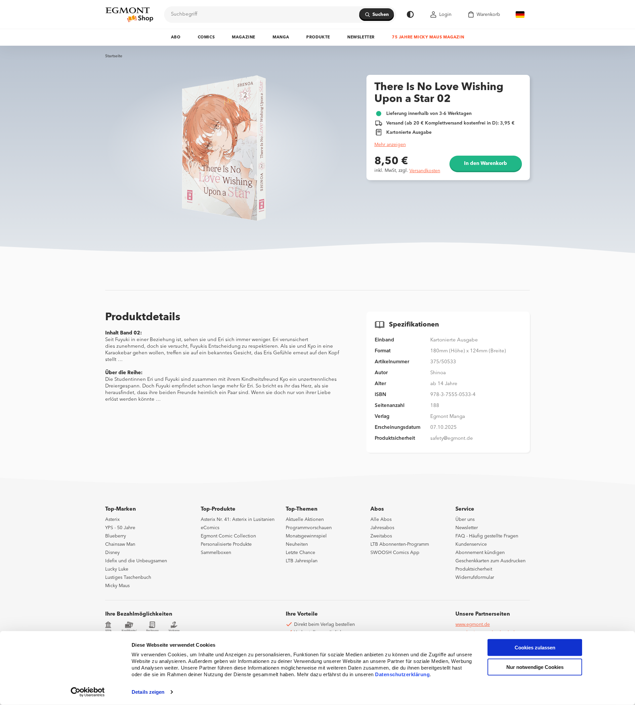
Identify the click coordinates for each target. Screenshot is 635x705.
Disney (112, 552)
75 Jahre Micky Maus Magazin (428, 37)
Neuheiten (297, 544)
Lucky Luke (116, 569)
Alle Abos (381, 519)
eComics (210, 528)
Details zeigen (148, 692)
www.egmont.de (472, 624)
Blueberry (115, 536)
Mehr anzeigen (390, 144)
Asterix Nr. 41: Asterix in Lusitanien (238, 519)
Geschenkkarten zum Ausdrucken (490, 561)
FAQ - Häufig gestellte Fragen (486, 536)
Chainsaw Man (120, 544)
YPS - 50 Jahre (120, 528)
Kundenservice (471, 544)
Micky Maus (117, 585)
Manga (281, 37)
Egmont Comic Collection (228, 536)
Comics (206, 37)
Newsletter (361, 37)
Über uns (465, 519)
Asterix (112, 519)
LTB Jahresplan (302, 561)
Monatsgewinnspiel (306, 536)
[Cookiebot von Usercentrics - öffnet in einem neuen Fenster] (88, 692)
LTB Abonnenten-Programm (399, 544)
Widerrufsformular (474, 577)
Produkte (318, 37)
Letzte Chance (300, 552)
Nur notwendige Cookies (535, 667)
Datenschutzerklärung (402, 674)
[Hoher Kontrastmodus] (410, 14)
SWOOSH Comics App (394, 552)
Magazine (243, 37)
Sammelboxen (216, 552)
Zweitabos (381, 536)
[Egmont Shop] (129, 14)
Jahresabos (382, 528)
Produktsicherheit (473, 569)
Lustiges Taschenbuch (128, 577)
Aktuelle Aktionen (305, 519)
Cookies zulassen (535, 647)
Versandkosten (424, 171)
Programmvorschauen (309, 528)
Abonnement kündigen (480, 552)
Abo (176, 37)
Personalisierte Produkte (226, 544)
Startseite (113, 56)
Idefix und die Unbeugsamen (136, 561)
